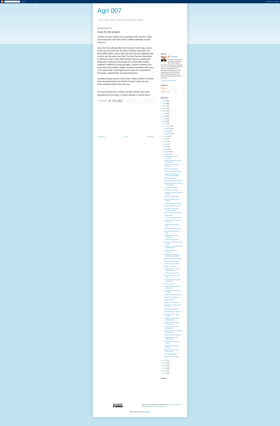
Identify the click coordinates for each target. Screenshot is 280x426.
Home (126, 137)
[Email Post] (109, 100)
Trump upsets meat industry (172, 206)
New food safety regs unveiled (173, 258)
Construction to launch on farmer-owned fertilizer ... (172, 174)
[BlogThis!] (115, 101)
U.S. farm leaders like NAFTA (172, 218)
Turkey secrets (168, 215)
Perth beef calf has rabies (171, 261)
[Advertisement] (125, 119)
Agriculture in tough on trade (172, 228)
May (165, 144)
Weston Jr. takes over (170, 266)
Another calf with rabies (171, 169)
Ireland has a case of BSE (171, 263)
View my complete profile (168, 80)
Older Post (150, 137)
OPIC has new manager (171, 190)
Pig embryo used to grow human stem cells (171, 209)
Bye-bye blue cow (169, 300)
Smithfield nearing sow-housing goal (171, 338)
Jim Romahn (174, 56)
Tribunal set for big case (171, 239)
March (166, 149)
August (166, 136)
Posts (165, 88)
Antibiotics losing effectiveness (173, 295)
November (167, 128)
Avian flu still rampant (170, 354)
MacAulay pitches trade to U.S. (173, 311)
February (167, 152)
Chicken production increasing (173, 203)
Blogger (148, 412)
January (166, 154)
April (165, 146)
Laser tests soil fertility (170, 187)
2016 (164, 360)
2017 (164, 124)
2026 (164, 101)
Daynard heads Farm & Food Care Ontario (172, 161)
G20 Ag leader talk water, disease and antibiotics (171, 255)
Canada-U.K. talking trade (171, 297)
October (166, 131)
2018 (164, 121)
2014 (164, 365)
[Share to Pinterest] (121, 101)
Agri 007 (109, 10)
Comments (166, 92)
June (166, 141)
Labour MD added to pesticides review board (173, 184)
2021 (164, 113)
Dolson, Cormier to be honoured (170, 251)
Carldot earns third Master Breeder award (171, 319)
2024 (164, 106)
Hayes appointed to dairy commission (171, 350)
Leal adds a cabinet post (171, 302)
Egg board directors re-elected (173, 181)
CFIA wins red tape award (171, 196)
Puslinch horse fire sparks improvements (171, 323)
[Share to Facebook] (119, 101)
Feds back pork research (171, 309)
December (167, 126)
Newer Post (101, 137)
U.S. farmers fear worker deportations (171, 327)
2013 (164, 368)
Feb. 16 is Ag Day (169, 284)
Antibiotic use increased (171, 356)
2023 (164, 108)
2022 (164, 111)
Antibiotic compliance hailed (172, 335)
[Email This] (113, 101)
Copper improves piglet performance (171, 236)
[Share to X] (117, 101)
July (165, 139)
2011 (164, 373)
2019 (164, 119)
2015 (164, 363)
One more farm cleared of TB (172, 212)
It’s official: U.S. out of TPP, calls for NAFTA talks (173, 246)
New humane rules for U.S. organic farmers (172, 269)
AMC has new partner (170, 178)
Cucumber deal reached (171, 273)
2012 (164, 371)
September (167, 134)
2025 (164, 103)
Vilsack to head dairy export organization (172, 287)
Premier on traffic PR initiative (173, 171)
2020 (164, 116)
